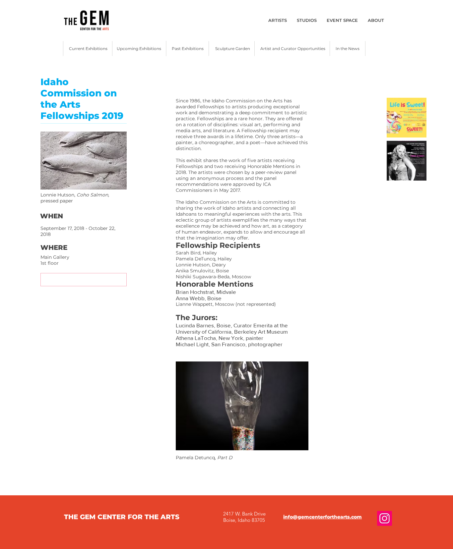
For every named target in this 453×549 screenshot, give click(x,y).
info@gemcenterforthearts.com (322, 517)
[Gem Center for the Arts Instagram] (384, 518)
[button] (83, 279)
